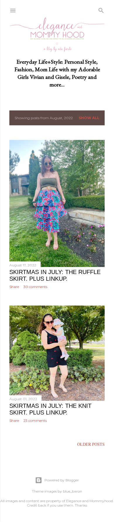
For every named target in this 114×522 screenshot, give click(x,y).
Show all (89, 118)
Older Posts (91, 444)
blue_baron (72, 491)
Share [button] (14, 287)
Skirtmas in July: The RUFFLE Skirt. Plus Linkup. (55, 275)
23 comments (35, 420)
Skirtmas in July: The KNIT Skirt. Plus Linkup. (50, 409)
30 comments (35, 287)
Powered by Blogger (61, 480)
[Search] (101, 9)
